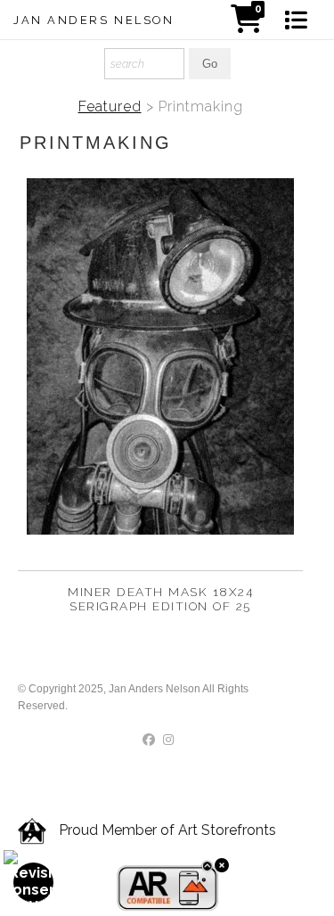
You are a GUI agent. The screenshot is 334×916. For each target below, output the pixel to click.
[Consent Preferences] (34, 882)
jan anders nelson (94, 20)
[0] (247, 24)
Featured (110, 106)
